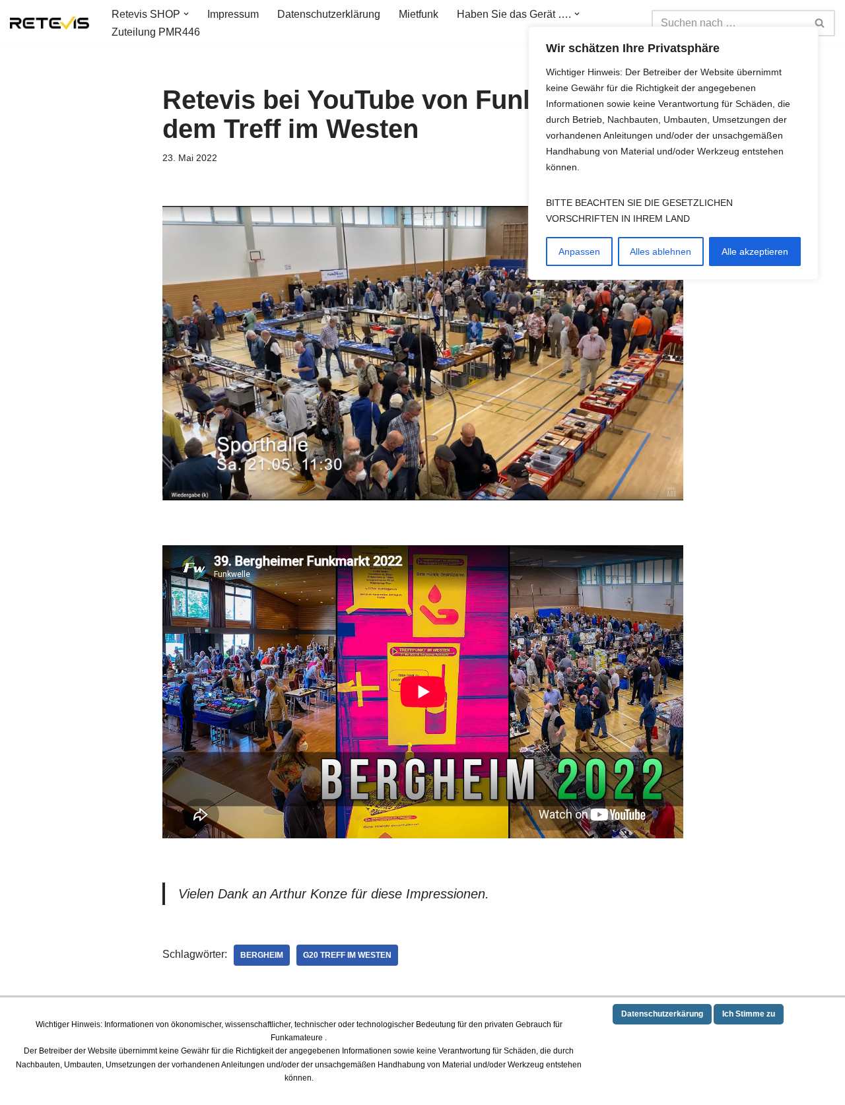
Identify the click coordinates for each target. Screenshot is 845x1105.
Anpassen (579, 251)
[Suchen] (820, 23)
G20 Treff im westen (347, 955)
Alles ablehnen (660, 251)
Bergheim (261, 955)
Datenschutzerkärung (662, 1014)
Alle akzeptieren (755, 251)
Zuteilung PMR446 (156, 32)
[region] (673, 153)
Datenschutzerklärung (328, 14)
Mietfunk (418, 14)
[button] (186, 14)
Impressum (233, 14)
